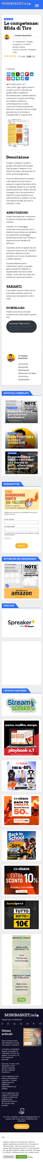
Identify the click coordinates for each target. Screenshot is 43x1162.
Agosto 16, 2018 (20, 39)
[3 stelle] (10, 56)
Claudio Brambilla (23, 35)
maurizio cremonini (20, 49)
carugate (29, 42)
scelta (15, 52)
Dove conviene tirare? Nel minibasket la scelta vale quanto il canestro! (10, 1043)
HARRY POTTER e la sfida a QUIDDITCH (20, 439)
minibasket (32, 49)
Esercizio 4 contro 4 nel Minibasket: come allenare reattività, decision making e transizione (10, 1068)
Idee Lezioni (8, 19)
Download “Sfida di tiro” (20, 326)
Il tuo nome (9, 519)
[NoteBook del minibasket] (21, 581)
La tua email (9, 526)
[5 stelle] (15, 56)
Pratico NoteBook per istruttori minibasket (20, 414)
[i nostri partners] (21, 705)
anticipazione (20, 42)
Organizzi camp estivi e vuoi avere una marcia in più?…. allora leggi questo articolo (21, 462)
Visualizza (7, 538)
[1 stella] (5, 56)
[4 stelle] (13, 56)
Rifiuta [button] (30, 1157)
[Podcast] (21, 623)
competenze (17, 44)
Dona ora (21, 1126)
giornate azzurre (19, 47)
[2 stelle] (8, 56)
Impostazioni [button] (8, 1157)
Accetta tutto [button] (21, 1157)
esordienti (26, 44)
